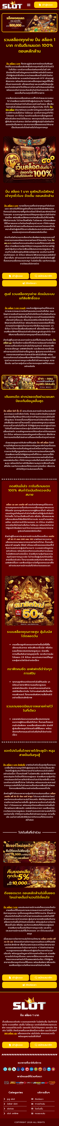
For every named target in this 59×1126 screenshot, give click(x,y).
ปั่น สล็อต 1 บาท (29, 1015)
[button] (28, 4)
